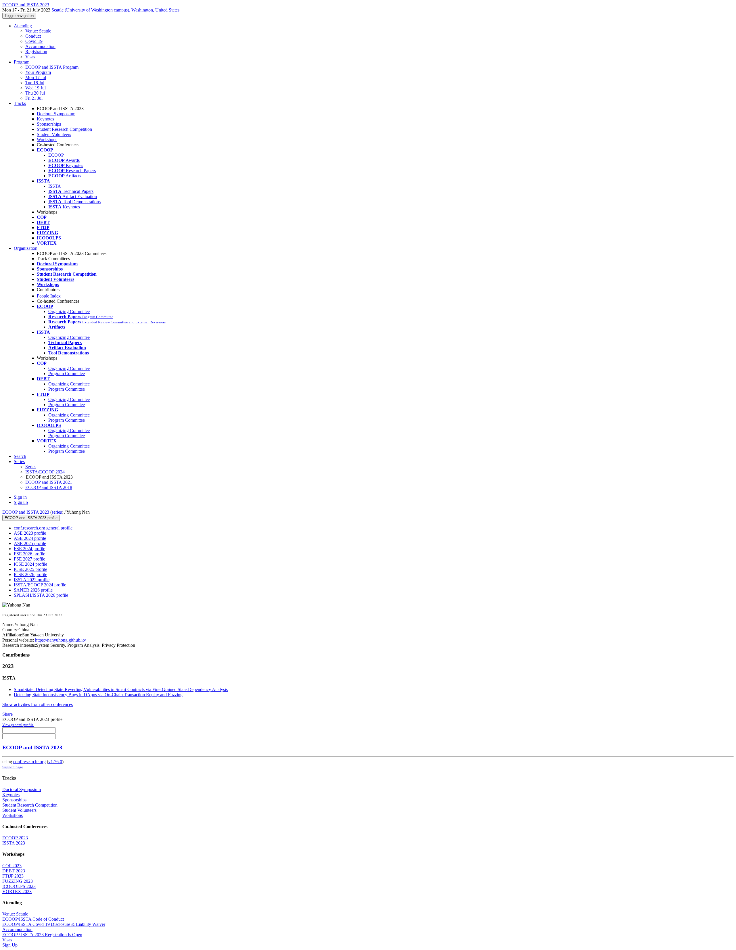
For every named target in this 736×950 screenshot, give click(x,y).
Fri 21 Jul (34, 98)
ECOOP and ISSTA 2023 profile (31, 518)
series (57, 512)
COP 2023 (12, 865)
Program (21, 62)
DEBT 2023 (13, 870)
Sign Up (10, 945)
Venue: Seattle (38, 30)
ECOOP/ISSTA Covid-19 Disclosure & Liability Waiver (53, 924)
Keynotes (45, 118)
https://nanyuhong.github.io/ (60, 640)
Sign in (20, 497)
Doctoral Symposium (56, 113)
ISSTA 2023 (13, 842)
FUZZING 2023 (17, 881)
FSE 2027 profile (29, 558)
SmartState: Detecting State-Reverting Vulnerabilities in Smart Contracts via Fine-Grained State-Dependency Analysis (121, 689)
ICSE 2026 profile (30, 574)
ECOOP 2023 (15, 837)
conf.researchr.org (29, 761)
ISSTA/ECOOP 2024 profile (40, 584)
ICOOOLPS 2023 (19, 886)
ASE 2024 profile (30, 538)
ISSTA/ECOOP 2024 (45, 471)
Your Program (38, 72)
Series (30, 466)
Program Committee (66, 373)
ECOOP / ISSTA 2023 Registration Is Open (42, 934)
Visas (30, 56)
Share (7, 714)
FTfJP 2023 (13, 876)
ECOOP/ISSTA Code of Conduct (33, 919)
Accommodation (40, 46)
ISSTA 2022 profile (31, 579)
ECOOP (56, 155)
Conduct (33, 36)
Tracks (20, 103)
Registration (36, 51)
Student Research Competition (64, 129)
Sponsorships (49, 124)
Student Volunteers (54, 134)
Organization (25, 248)
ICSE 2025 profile (30, 569)
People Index (49, 295)
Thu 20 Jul (35, 93)
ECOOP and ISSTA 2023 (25, 512)
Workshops (47, 139)
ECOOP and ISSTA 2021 (48, 482)
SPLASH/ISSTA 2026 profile (41, 595)
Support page (12, 767)
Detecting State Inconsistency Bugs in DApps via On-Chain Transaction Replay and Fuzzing (98, 694)
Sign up (21, 502)
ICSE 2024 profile (30, 564)
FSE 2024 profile (29, 548)
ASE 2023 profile (30, 533)
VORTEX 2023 (17, 891)
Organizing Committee (69, 311)
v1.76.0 (55, 761)
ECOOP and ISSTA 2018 (48, 487)
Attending (23, 25)
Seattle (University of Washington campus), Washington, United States (115, 9)
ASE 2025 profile (30, 543)
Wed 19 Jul (35, 87)
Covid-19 (34, 41)
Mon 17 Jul (35, 77)
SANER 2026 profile (33, 590)
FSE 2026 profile (29, 553)
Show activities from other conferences (37, 704)
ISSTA (54, 186)
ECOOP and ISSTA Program (51, 67)
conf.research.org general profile (43, 527)
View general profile (18, 725)
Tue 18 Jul (34, 82)
